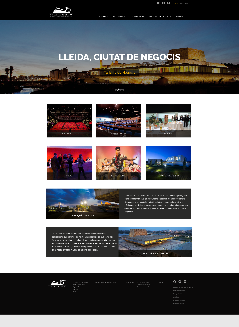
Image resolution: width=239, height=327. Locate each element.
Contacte (160, 282)
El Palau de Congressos (80, 282)
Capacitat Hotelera (143, 285)
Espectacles (130, 282)
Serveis (75, 289)
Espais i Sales (77, 287)
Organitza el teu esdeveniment (105, 282)
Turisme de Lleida (143, 282)
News (74, 291)
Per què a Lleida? (143, 287)
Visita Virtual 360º (79, 285)
